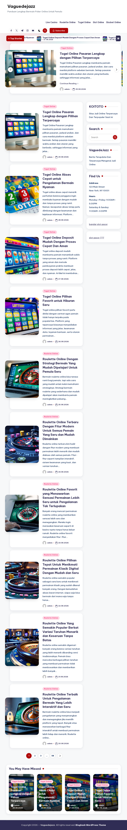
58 (52, 756)
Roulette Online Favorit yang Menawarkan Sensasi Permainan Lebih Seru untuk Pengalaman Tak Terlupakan (61, 497)
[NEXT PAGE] (60, 755)
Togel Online (11, 48)
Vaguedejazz (21, 6)
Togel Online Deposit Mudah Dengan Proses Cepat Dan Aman (43, 37)
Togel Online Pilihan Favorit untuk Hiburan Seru (102, 37)
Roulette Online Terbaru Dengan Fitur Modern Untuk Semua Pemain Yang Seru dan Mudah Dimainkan (60, 430)
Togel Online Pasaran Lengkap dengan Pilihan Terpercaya (60, 116)
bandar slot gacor (98, 224)
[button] (59, 30)
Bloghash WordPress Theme (91, 825)
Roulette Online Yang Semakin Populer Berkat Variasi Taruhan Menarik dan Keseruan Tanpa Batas (61, 631)
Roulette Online (51, 354)
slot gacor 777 (96, 237)
